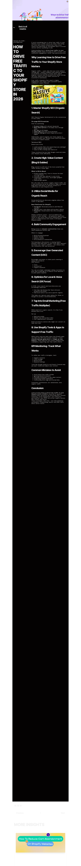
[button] (15, 805)
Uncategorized (17, 42)
